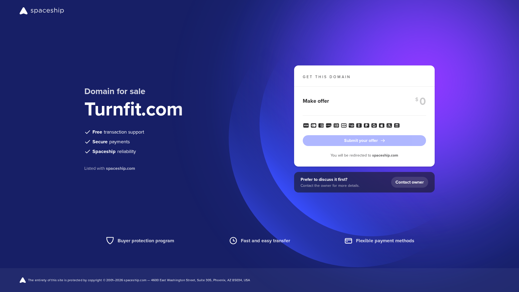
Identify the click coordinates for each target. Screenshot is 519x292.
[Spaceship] (41, 11)
